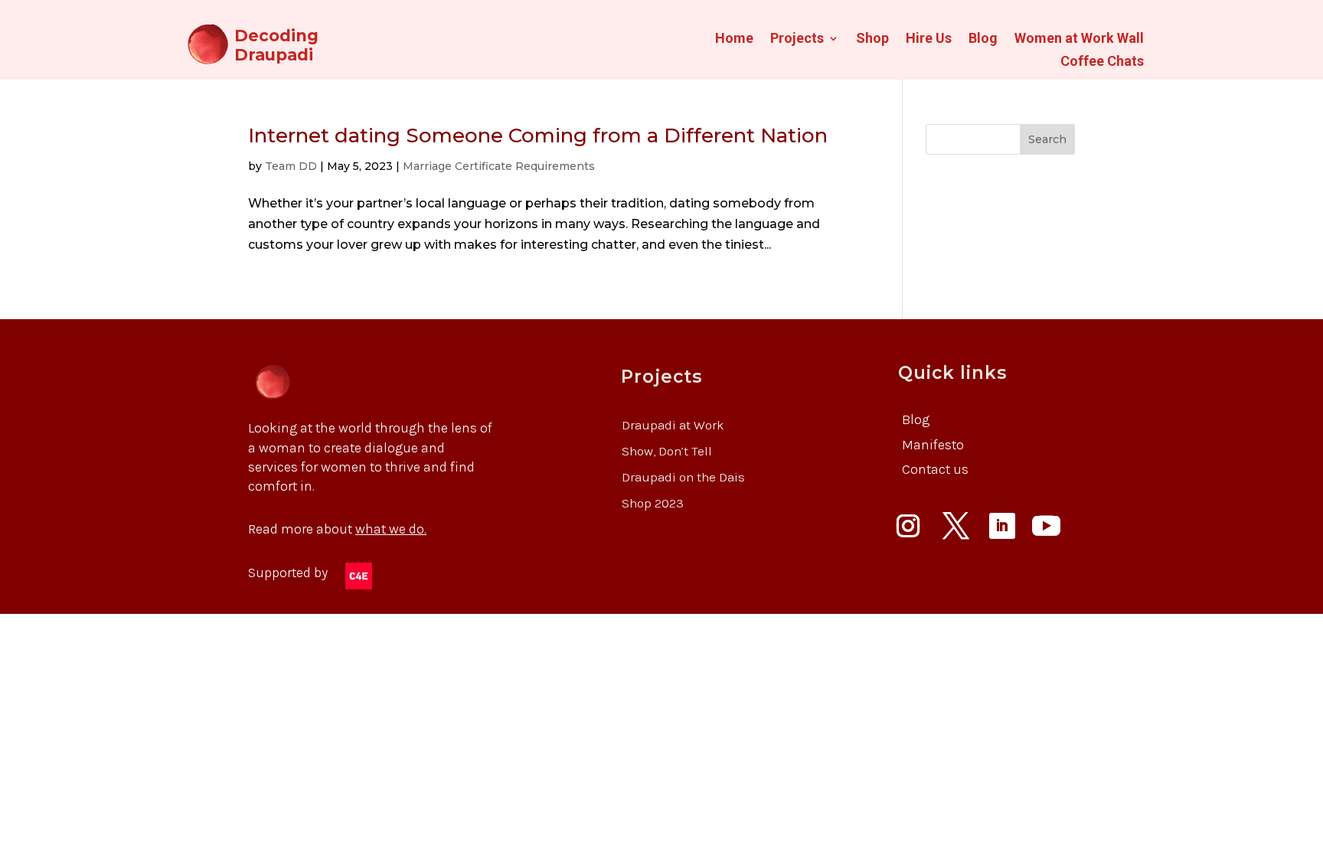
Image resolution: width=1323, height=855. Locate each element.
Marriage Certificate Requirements (499, 166)
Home (734, 39)
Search (1047, 139)
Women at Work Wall (1079, 39)
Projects (797, 39)
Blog (983, 39)
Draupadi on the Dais (683, 477)
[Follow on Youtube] (1046, 526)
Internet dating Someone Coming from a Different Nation (538, 135)
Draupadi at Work (673, 424)
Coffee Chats (1102, 62)
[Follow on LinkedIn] (1002, 526)
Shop (872, 39)
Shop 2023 (653, 503)
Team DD (291, 166)
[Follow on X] (956, 526)
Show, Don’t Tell (667, 451)
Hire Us (929, 39)
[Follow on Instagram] (908, 526)
